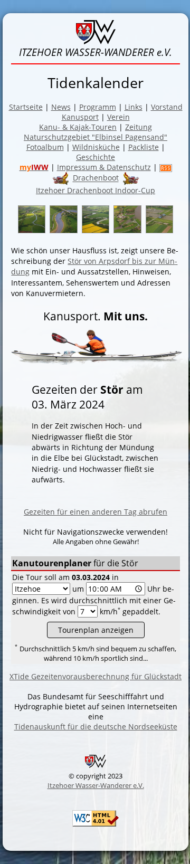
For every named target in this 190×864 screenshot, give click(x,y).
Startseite (26, 107)
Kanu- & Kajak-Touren (78, 127)
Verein (118, 117)
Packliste (143, 147)
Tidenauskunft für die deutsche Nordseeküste (95, 726)
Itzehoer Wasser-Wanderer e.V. (96, 785)
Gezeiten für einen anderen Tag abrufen (95, 512)
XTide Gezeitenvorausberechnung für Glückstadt (96, 676)
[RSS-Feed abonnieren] (165, 167)
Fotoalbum (45, 147)
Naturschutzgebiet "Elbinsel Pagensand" (95, 137)
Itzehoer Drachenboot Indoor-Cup (95, 190)
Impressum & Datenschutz (104, 167)
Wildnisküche (96, 147)
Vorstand (167, 107)
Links (133, 107)
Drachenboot (96, 178)
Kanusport (80, 117)
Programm (97, 107)
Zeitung (138, 127)
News (61, 107)
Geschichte (95, 157)
